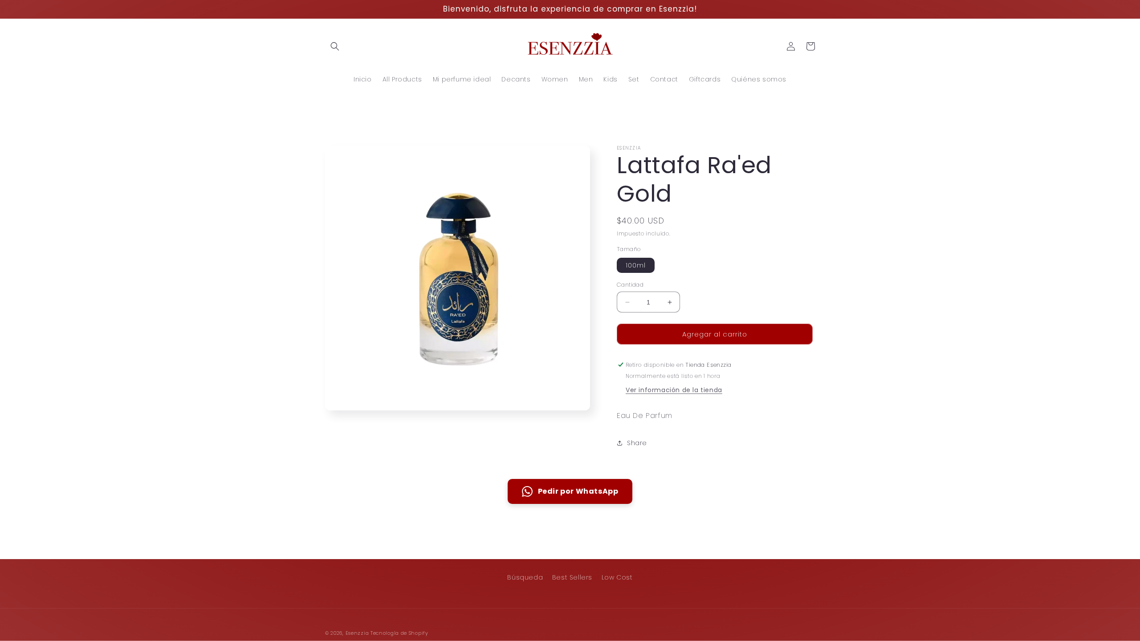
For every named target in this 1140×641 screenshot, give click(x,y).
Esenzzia (357, 633)
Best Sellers (572, 577)
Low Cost (617, 577)
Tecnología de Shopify (399, 633)
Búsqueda (525, 577)
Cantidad (630, 284)
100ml (636, 265)
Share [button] (637, 442)
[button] (335, 46)
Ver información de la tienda (674, 389)
